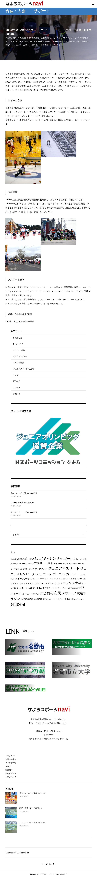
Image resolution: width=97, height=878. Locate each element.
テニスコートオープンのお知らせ (24, 512)
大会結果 (16, 394)
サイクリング (41, 569)
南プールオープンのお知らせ (22, 503)
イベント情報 (18, 363)
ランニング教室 (41, 588)
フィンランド (56, 583)
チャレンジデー (37, 579)
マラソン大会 (72, 583)
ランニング (30, 588)
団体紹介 (16, 381)
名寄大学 (24, 594)
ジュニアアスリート (64, 568)
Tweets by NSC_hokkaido (17, 853)
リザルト (52, 588)
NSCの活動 (17, 338)
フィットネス (45, 583)
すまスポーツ (80, 559)
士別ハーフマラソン (33, 594)
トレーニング (50, 579)
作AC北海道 (74, 588)
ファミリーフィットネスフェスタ (25, 583)
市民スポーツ (65, 593)
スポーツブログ (22, 578)
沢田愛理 (40, 599)
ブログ (8, 766)
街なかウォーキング (54, 599)
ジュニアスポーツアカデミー (24, 369)
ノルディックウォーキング (64, 579)
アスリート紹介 (19, 350)
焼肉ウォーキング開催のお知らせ (24, 493)
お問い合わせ (10, 777)
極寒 (35, 599)
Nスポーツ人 (18, 344)
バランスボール (79, 579)
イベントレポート (20, 356)
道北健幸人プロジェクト (74, 599)
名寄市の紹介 (10, 759)
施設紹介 (9, 770)
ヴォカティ (61, 588)
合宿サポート (10, 773)
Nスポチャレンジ (47, 558)
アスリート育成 (60, 564)
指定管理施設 (27, 599)
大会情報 (16, 387)
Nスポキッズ (27, 558)
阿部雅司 (18, 604)
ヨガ (23, 588)
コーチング (29, 569)
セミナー (16, 375)
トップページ (10, 756)
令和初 (68, 588)
